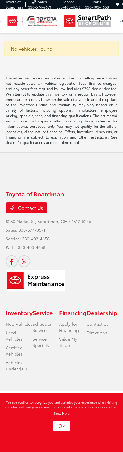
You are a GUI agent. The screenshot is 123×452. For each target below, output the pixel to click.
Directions (97, 333)
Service (43, 312)
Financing (73, 312)
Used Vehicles (14, 336)
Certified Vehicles (14, 351)
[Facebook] (12, 261)
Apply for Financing (69, 327)
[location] (117, 4)
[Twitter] (24, 261)
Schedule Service (42, 327)
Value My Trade (68, 342)
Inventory (19, 312)
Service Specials (41, 342)
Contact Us (30, 207)
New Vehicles (19, 324)
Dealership (102, 312)
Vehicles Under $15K (17, 365)
